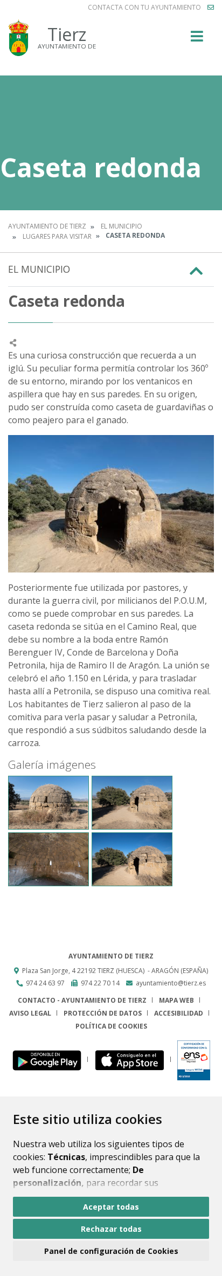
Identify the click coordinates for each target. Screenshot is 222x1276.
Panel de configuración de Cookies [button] (111, 1251)
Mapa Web (176, 1000)
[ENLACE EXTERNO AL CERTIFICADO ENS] (193, 1059)
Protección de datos (103, 1013)
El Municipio (121, 226)
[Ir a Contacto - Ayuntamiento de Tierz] (210, 7)
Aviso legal (30, 1013)
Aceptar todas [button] (111, 1207)
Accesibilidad (178, 1013)
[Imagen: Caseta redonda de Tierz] (48, 803)
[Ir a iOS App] (132, 1059)
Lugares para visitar (57, 236)
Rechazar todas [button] (111, 1229)
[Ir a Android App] (50, 1059)
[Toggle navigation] (197, 39)
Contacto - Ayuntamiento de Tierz (82, 1000)
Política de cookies (111, 1026)
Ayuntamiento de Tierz (47, 226)
